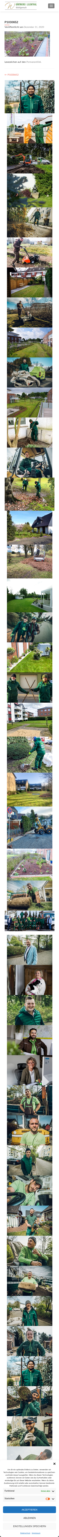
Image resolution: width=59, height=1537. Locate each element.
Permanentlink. (34, 62)
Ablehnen (29, 1518)
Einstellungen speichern (29, 1526)
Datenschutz (25, 1533)
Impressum (36, 1533)
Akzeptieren (29, 1509)
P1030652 (12, 75)
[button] (54, 1463)
